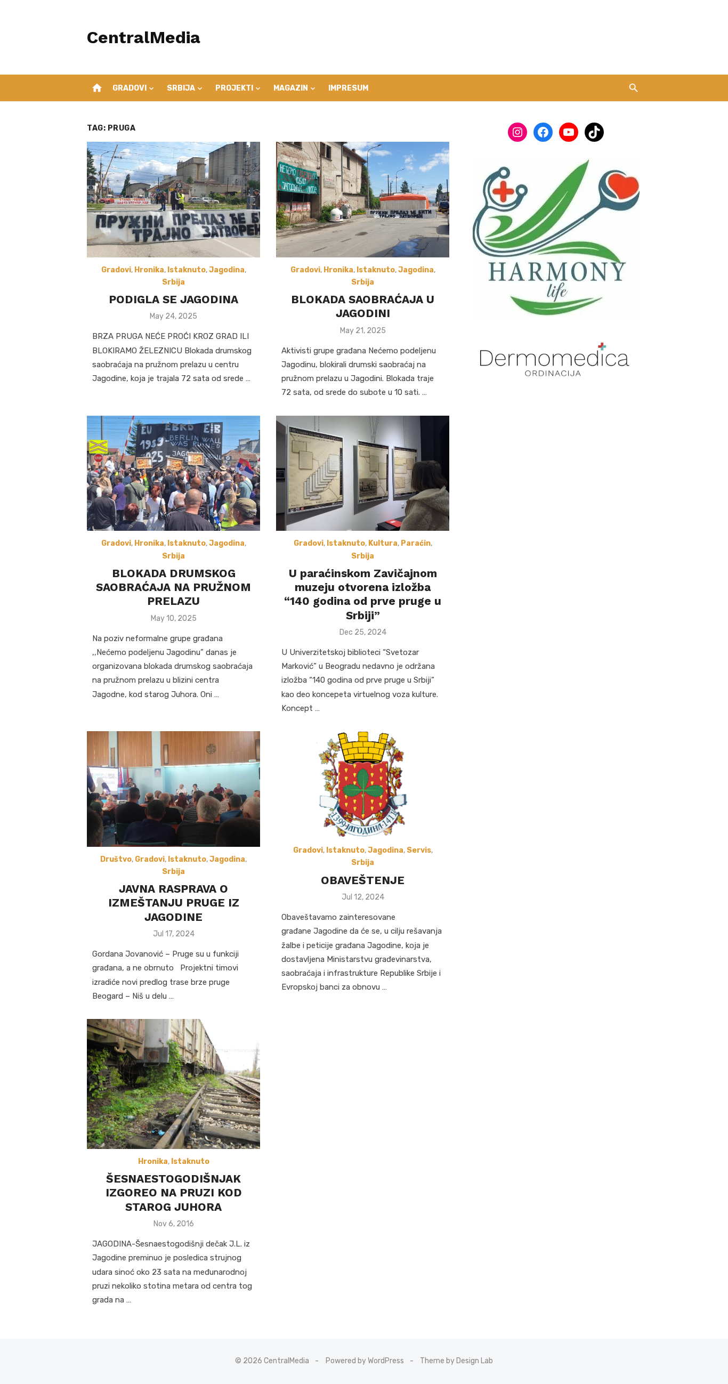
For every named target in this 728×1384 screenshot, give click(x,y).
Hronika (149, 269)
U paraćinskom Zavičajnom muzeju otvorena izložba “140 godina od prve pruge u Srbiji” (362, 594)
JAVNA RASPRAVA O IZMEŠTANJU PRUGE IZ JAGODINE (173, 903)
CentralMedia (143, 37)
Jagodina (227, 269)
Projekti (234, 88)
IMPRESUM (348, 88)
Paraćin (416, 543)
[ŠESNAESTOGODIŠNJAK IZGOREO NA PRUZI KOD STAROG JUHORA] (173, 1084)
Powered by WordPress (365, 1360)
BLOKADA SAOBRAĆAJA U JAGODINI (362, 306)
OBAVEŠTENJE (363, 880)
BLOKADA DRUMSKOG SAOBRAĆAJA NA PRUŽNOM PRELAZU (173, 587)
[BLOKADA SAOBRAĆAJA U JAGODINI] (362, 199)
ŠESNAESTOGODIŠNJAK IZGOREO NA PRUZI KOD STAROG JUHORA (174, 1192)
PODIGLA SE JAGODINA (173, 299)
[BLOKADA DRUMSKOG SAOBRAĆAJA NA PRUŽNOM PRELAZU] (173, 473)
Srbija (181, 88)
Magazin (290, 88)
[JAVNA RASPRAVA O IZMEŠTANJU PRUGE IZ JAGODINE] (173, 789)
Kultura (383, 543)
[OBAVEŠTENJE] (363, 784)
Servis (419, 850)
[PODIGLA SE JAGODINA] (173, 199)
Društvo (116, 859)
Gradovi (129, 88)
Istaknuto (186, 269)
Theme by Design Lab (456, 1360)
